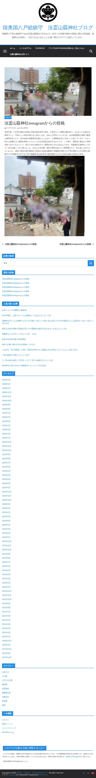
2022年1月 (6, 587)
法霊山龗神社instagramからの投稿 (20, 244)
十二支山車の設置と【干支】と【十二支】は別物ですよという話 (27, 360)
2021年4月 (6, 624)
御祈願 (4, 684)
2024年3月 (6, 479)
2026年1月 (6, 388)
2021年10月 (7, 599)
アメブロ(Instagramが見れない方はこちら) (66, 48)
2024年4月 (6, 475)
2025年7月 (6, 413)
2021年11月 (6, 595)
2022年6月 (6, 566)
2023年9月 (6, 504)
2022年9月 (6, 554)
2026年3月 (6, 380)
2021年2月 (6, 632)
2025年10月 (7, 401)
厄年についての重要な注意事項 (14, 310)
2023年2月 (6, 533)
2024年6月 (6, 467)
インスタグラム (25, 48)
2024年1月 (6, 488)
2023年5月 (6, 521)
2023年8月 (6, 508)
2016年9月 (6, 653)
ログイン (5, 720)
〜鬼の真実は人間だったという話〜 (16, 355)
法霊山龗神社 (23, 128)
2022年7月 (6, 562)
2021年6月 (6, 616)
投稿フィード (7, 724)
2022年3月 (6, 579)
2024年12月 (7, 442)
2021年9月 (6, 603)
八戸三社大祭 (7, 680)
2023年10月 (7, 500)
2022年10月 (7, 550)
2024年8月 (6, 459)
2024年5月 (6, 471)
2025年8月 (6, 409)
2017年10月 (7, 649)
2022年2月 (6, 583)
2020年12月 (7, 641)
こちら (25, 761)
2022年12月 (7, 541)
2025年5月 (6, 421)
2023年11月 (6, 496)
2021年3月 (6, 628)
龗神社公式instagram (73, 756)
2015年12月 (7, 657)
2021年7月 (6, 612)
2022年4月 (6, 574)
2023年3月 (6, 529)
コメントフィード (9, 728)
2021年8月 (6, 608)
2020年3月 (6, 645)
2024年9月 (6, 454)
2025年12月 (7, 392)
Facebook (40, 48)
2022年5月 (6, 570)
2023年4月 (6, 525)
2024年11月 (6, 446)
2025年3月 (6, 430)
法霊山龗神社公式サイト (19, 54)
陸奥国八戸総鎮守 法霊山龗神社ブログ (48, 27)
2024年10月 (7, 450)
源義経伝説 (6, 693)
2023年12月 (7, 492)
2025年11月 (6, 396)
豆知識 (4, 701)
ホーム (12, 48)
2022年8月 (6, 558)
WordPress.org (8, 732)
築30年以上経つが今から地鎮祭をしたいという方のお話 (24, 366)
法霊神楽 (5, 689)
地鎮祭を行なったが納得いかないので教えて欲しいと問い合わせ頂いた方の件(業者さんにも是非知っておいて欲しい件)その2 (48, 322)
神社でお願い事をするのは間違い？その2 (18, 344)
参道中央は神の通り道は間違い (14, 339)
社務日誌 (8, 117)
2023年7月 (6, 512)
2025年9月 (6, 405)
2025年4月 (6, 425)
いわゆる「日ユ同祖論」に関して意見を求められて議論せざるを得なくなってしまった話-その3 (39, 350)
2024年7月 (6, 463)
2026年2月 (6, 384)
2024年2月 (6, 483)
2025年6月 (6, 417)
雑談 (4, 705)
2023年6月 (6, 516)
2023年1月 (6, 537)
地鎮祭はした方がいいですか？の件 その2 (19, 334)
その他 (4, 676)
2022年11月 (6, 545)
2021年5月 (6, 620)
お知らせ (5, 672)
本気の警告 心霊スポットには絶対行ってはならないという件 (26, 315)
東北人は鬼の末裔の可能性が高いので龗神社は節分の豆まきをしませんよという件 (34, 329)
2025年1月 (6, 438)
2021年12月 (7, 591)
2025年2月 (6, 434)
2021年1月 (6, 637)
